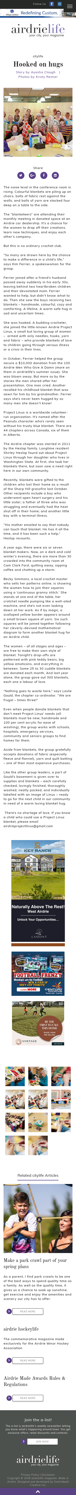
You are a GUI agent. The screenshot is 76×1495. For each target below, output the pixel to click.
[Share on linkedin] (55, 175)
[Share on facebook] (43, 175)
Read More (28, 1311)
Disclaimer (48, 1474)
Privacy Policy (30, 1474)
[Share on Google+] (32, 175)
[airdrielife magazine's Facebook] (51, 4)
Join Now (42, 1441)
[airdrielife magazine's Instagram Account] (59, 4)
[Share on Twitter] (20, 175)
